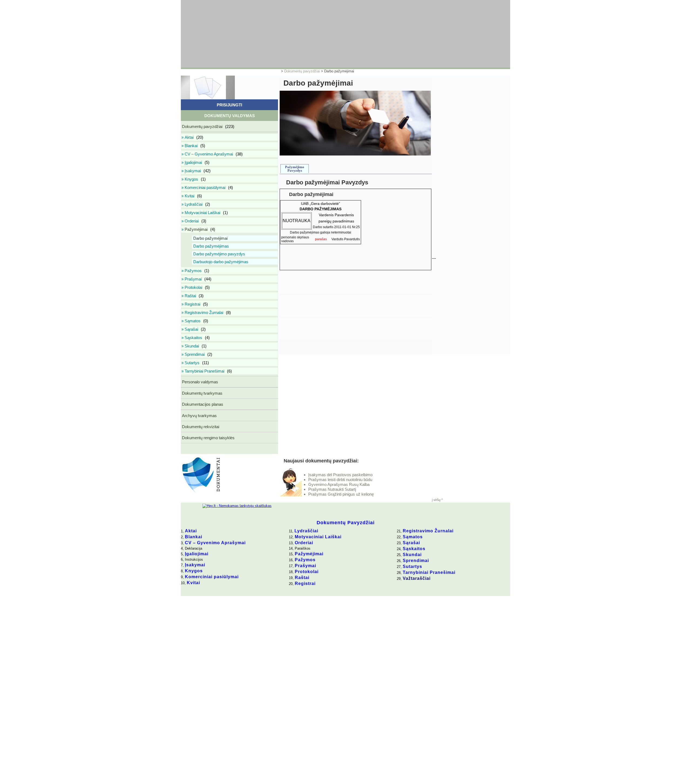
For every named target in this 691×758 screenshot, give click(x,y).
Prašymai (305, 565)
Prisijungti (229, 105)
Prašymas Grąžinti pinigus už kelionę (341, 494)
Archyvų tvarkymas (199, 415)
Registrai (305, 583)
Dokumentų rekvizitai (200, 426)
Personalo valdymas (199, 382)
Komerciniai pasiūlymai (212, 576)
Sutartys (412, 566)
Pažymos (305, 559)
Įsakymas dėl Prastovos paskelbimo (340, 474)
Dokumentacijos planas (202, 404)
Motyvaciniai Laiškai (318, 536)
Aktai (191, 531)
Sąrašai (411, 542)
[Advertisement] (312, 33)
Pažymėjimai (309, 553)
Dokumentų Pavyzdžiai (346, 522)
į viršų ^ (437, 500)
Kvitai (193, 582)
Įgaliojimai (196, 553)
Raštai (302, 577)
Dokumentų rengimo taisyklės (208, 437)
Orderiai (304, 542)
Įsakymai (195, 565)
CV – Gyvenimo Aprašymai (215, 542)
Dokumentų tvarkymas (201, 393)
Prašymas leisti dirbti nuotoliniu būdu (340, 479)
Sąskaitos (414, 548)
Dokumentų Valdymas (229, 115)
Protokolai (307, 571)
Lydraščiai (306, 531)
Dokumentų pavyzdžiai (302, 71)
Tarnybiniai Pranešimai (429, 572)
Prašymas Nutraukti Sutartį (332, 489)
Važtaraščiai (417, 578)
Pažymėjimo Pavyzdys (294, 168)
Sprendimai (416, 560)
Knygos (194, 570)
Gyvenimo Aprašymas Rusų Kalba (339, 484)
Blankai (193, 536)
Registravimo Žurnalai (428, 531)
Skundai (412, 554)
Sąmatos (413, 536)
